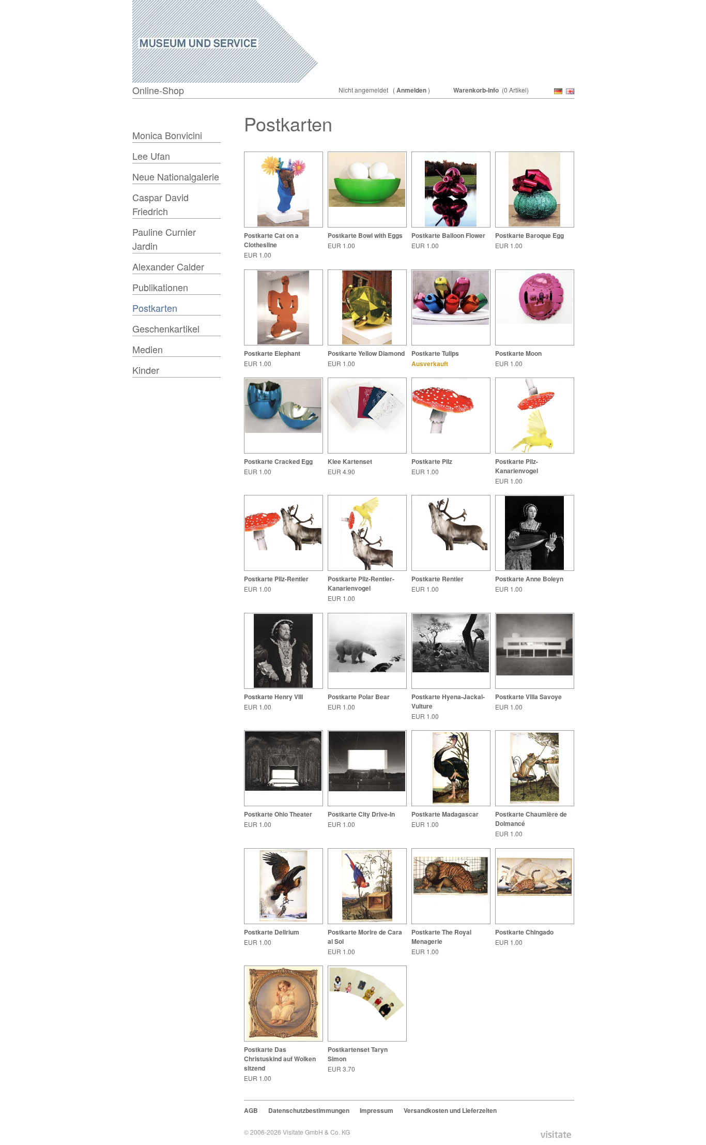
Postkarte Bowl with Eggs (365, 235)
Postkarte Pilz (431, 461)
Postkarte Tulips (435, 353)
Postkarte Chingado (524, 932)
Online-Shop (158, 90)
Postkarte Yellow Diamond (366, 353)
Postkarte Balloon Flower (448, 235)
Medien (147, 349)
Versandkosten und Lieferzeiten (450, 1110)
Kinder (145, 369)
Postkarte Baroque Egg (529, 235)
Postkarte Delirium (271, 932)
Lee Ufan (151, 155)
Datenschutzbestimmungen (308, 1110)
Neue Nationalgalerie (175, 176)
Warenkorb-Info (476, 90)
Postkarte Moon (518, 353)
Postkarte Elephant (272, 353)
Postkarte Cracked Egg (278, 461)
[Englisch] (569, 91)
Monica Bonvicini (167, 135)
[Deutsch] (557, 91)
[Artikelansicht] (283, 224)
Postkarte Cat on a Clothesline (271, 240)
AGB (251, 1110)
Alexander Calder (168, 266)
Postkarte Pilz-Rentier (276, 578)
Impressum (376, 1110)
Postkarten (154, 307)
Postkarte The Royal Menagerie (441, 936)
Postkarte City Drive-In (361, 814)
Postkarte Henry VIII (273, 696)
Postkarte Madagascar (445, 814)
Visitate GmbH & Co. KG (316, 1131)
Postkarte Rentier (437, 578)
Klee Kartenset (350, 461)
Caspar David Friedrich (160, 204)
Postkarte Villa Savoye (528, 696)
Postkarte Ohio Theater (278, 814)
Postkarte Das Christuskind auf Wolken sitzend (280, 1059)
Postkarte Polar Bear (359, 696)
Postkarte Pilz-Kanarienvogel (516, 466)
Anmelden (411, 90)
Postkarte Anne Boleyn (529, 578)
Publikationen (160, 287)
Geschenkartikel (165, 328)
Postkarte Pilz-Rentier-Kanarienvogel (361, 583)
